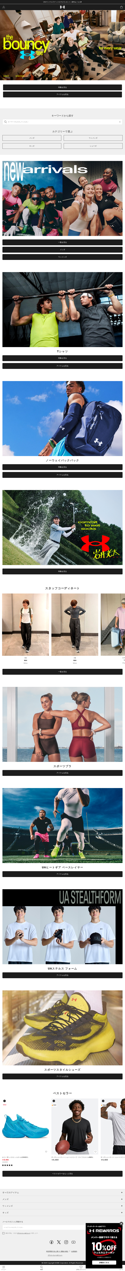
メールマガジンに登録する (12, 1222)
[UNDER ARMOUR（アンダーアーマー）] (62, 7)
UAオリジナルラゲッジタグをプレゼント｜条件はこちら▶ (62, 2)
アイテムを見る (62, 94)
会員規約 (74, 1251)
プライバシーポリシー (23, 1233)
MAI (25, 660)
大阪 (25, 658)
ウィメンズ (62, 257)
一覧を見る (62, 242)
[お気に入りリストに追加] (46, 1151)
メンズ (62, 250)
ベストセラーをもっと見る (62, 1174)
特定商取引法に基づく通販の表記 (57, 1251)
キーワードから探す (62, 115)
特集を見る (62, 87)
